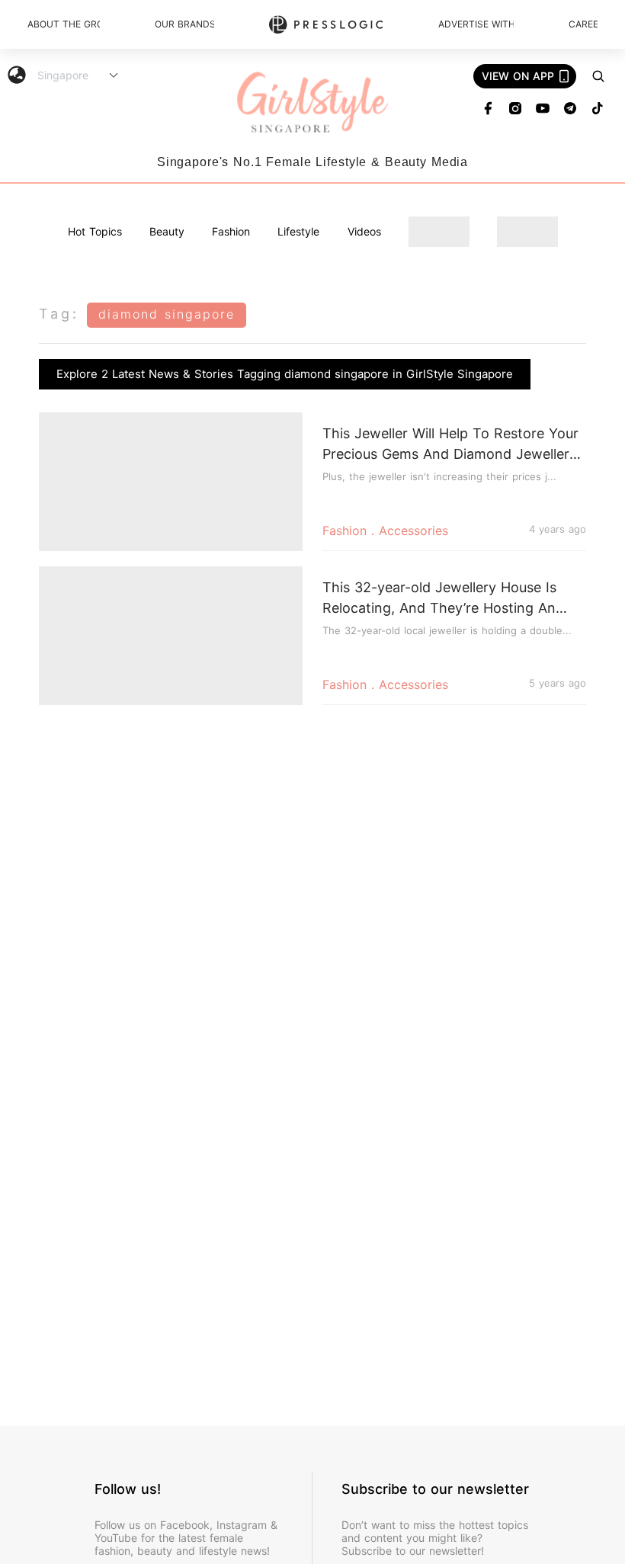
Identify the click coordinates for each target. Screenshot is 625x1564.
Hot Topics (95, 231)
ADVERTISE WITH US (476, 24)
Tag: (59, 314)
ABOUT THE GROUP (63, 24)
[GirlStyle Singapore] (312, 103)
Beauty (166, 231)
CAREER (583, 24)
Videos (364, 231)
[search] (598, 76)
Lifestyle (298, 231)
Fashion (231, 231)
